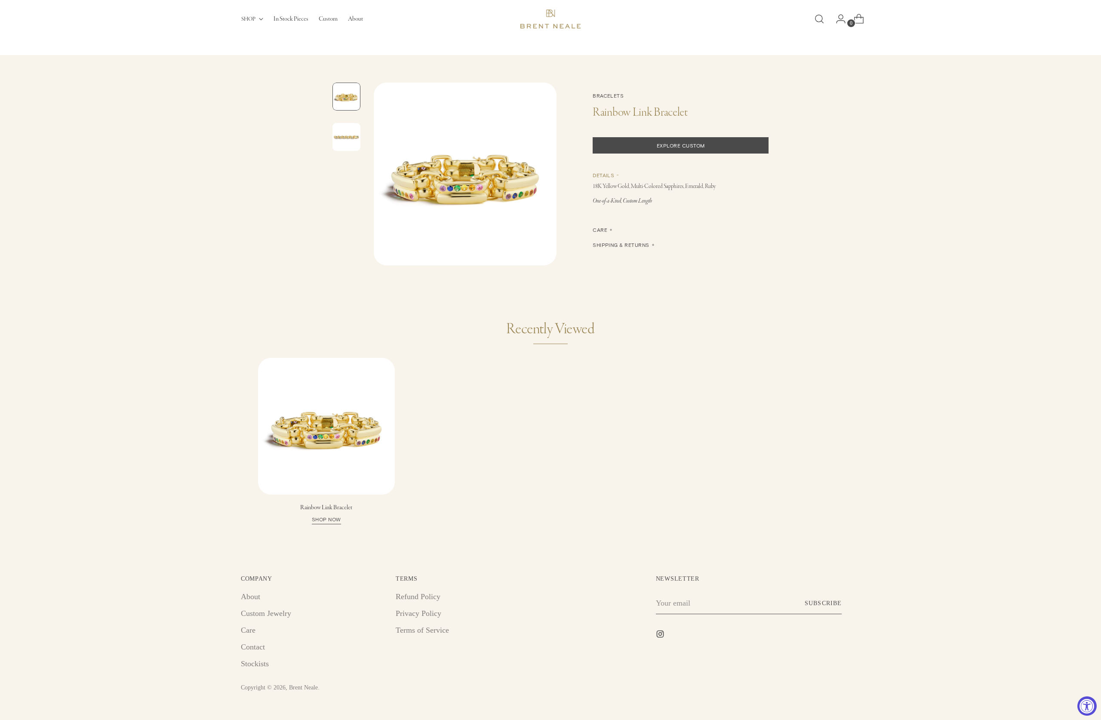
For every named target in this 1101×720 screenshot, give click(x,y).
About (250, 596)
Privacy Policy (418, 613)
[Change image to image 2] (346, 137)
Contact (253, 647)
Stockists (255, 663)
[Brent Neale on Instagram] (661, 636)
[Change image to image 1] (346, 97)
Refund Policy (418, 596)
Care (248, 630)
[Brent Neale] (550, 18)
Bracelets (608, 95)
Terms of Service (422, 630)
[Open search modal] (819, 19)
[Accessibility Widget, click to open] (1087, 706)
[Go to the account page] (837, 19)
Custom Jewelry (266, 613)
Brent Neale (303, 687)
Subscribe (823, 603)
